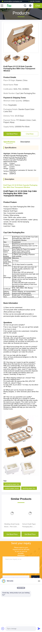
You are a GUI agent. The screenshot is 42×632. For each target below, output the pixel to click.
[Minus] (39, 581)
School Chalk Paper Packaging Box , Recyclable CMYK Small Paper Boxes (29, 525)
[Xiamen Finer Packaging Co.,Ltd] (9, 5)
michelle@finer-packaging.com (13, 1)
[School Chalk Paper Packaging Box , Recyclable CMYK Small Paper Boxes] (30, 513)
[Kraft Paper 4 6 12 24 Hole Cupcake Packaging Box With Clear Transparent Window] (21, 38)
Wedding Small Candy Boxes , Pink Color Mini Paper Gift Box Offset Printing (11, 525)
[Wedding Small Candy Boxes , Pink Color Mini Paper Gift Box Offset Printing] (12, 513)
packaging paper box (12, 484)
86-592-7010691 (35, 1)
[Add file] (2, 628)
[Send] (39, 628)
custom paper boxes (12, 488)
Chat (37, 5)
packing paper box (29, 488)
